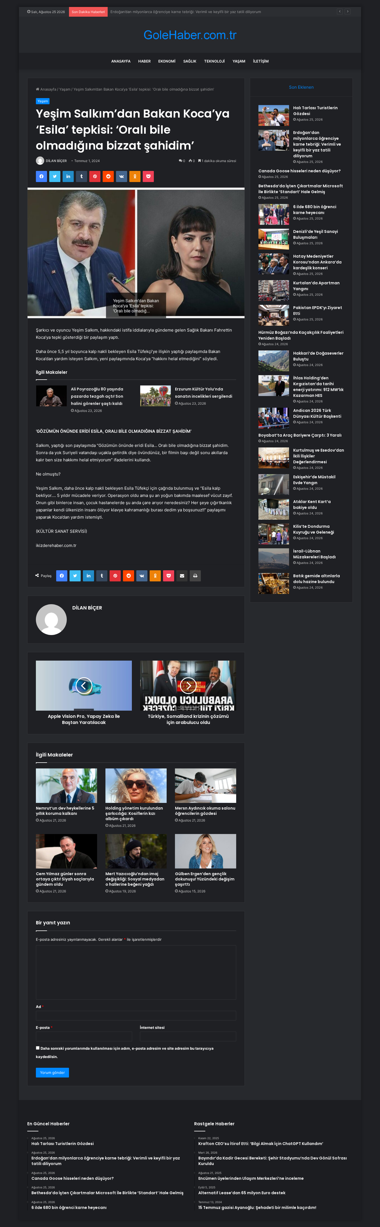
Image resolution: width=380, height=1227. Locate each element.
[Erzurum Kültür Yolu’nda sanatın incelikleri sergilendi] (155, 395)
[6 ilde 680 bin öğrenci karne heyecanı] (273, 214)
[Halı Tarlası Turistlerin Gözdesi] (273, 115)
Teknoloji (214, 61)
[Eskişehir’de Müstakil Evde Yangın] (273, 484)
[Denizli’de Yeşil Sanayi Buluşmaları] (273, 239)
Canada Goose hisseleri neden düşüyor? (145, 11)
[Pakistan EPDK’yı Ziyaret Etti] (273, 315)
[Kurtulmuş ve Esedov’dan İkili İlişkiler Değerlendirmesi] (273, 457)
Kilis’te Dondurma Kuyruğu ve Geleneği (313, 529)
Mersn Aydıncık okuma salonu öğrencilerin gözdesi (205, 810)
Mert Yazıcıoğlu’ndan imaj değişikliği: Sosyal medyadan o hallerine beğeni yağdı (134, 879)
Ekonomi (167, 61)
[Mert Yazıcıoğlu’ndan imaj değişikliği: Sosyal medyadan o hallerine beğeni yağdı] (136, 851)
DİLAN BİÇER (56, 161)
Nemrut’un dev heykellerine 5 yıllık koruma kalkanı (65, 810)
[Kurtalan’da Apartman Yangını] (273, 290)
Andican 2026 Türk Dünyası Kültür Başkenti (317, 413)
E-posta (44, 1027)
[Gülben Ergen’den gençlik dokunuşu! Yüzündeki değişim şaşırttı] (205, 851)
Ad (40, 1006)
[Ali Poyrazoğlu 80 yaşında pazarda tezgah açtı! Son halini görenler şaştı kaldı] (51, 395)
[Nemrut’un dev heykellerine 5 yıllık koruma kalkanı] (66, 785)
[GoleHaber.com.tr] (190, 35)
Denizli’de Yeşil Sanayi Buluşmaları (315, 234)
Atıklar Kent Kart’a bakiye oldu (312, 504)
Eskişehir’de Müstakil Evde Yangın (314, 480)
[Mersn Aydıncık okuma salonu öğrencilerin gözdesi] (205, 785)
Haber (144, 61)
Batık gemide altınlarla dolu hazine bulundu (316, 578)
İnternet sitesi (152, 1027)
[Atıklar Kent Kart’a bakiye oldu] (273, 509)
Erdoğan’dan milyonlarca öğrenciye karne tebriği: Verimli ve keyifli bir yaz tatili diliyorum (317, 144)
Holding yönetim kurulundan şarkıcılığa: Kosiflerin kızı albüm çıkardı (134, 813)
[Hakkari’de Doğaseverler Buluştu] (273, 360)
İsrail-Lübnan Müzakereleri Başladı (314, 554)
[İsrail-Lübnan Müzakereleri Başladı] (273, 558)
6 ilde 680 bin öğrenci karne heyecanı (314, 209)
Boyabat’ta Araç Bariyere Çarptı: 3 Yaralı (300, 435)
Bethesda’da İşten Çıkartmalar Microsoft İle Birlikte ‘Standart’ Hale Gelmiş (300, 189)
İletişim (261, 61)
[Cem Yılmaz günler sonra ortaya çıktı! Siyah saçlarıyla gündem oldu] (66, 851)
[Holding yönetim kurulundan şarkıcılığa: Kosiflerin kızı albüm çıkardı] (136, 785)
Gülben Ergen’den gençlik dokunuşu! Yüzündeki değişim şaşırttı (205, 879)
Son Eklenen (301, 87)
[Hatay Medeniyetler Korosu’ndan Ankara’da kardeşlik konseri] (273, 263)
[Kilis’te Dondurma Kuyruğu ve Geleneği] (273, 534)
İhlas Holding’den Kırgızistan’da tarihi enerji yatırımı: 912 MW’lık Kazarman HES (318, 386)
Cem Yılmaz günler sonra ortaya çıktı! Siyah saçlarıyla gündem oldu (65, 879)
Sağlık (189, 61)
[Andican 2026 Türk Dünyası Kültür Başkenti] (273, 418)
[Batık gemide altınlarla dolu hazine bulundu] (273, 583)
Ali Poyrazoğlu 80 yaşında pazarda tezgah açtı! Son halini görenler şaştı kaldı (97, 396)
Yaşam (239, 61)
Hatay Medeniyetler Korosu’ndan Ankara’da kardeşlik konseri (317, 262)
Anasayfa (120, 61)
